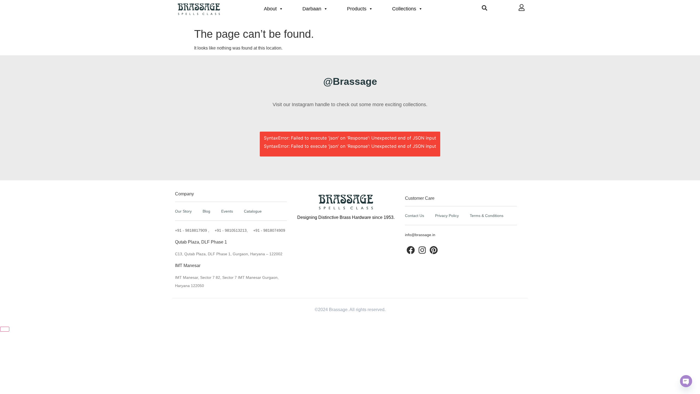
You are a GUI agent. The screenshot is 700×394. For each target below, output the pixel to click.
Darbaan (311, 8)
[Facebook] (410, 250)
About (270, 8)
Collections (404, 8)
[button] (484, 8)
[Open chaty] (686, 381)
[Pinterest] (433, 250)
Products (356, 8)
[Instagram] (422, 250)
